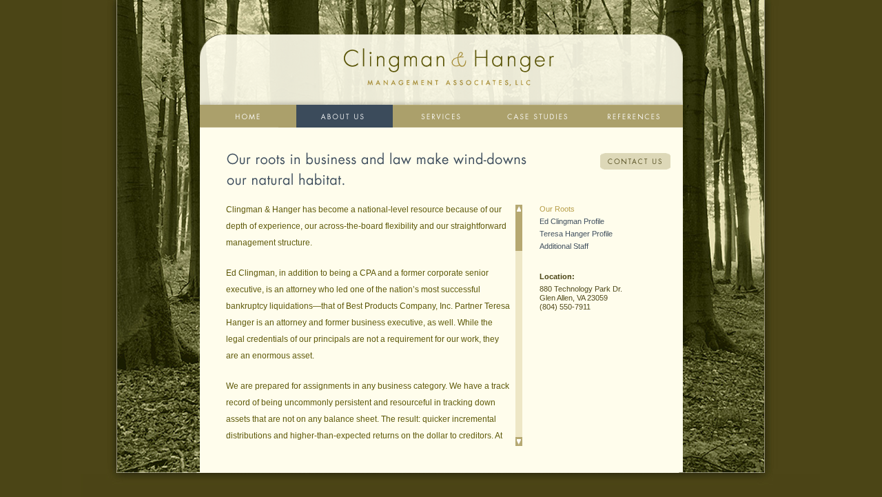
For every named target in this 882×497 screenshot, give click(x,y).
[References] (634, 116)
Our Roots (557, 209)
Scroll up (518, 209)
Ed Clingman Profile (572, 221)
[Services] (441, 116)
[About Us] (344, 116)
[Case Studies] (537, 116)
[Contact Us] (635, 161)
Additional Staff (564, 246)
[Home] (248, 116)
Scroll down (518, 441)
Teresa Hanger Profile (576, 234)
